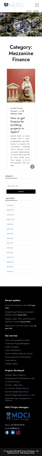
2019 (9, 234)
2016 (9, 248)
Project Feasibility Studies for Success (19, 353)
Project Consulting (11, 347)
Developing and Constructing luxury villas (20, 378)
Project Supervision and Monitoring (17, 357)
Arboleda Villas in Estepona (15, 375)
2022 (9, 224)
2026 (9, 205)
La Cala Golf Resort (12, 381)
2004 (9, 271)
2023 (9, 219)
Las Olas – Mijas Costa (13, 385)
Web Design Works (27, 453)
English (28, 11)
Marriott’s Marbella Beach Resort (17, 392)
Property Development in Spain (16, 305)
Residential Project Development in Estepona (18, 399)
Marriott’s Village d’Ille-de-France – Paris (20, 395)
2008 (9, 267)
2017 (8, 243)
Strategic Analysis (11, 363)
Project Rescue (10, 360)
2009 (9, 262)
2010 (9, 257)
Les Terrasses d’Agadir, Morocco (17, 388)
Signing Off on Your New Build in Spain (19, 326)
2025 (9, 210)
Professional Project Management (17, 343)
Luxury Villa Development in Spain (17, 340)
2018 (8, 238)
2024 (9, 215)
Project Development (12, 350)
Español (36, 11)
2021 (9, 229)
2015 (9, 252)
